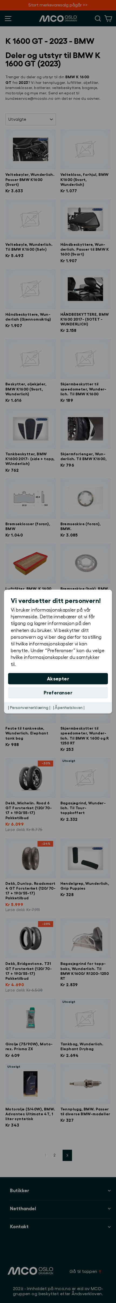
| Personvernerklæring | (29, 707)
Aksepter (58, 678)
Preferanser (58, 692)
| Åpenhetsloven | (69, 707)
